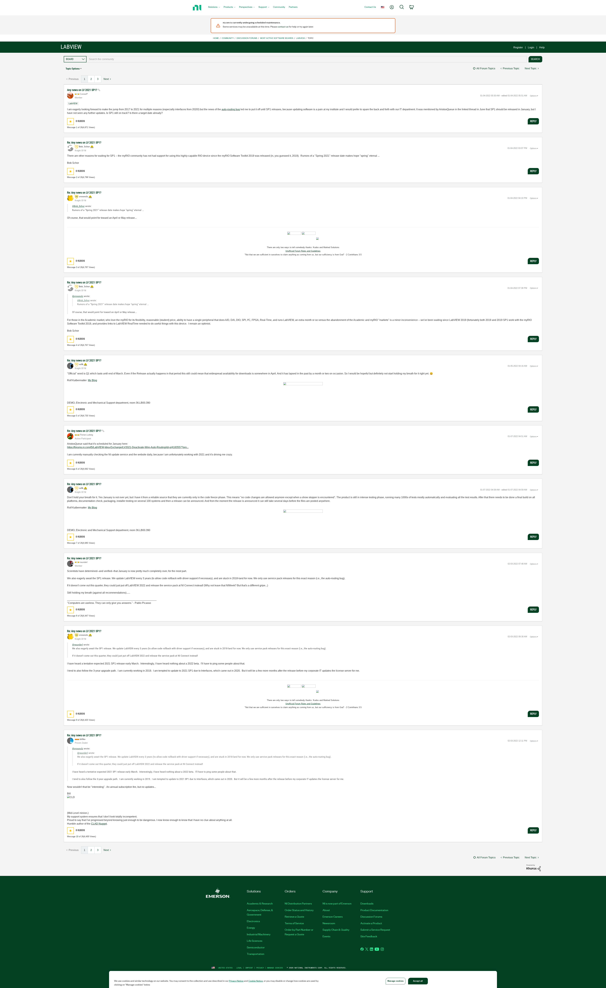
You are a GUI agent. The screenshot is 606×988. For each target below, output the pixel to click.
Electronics (253, 921)
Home (216, 37)
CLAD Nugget (99, 823)
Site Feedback (368, 936)
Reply (533, 121)
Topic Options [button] (73, 68)
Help (542, 47)
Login (531, 47)
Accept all (418, 981)
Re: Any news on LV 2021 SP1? (84, 142)
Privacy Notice (236, 980)
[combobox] (306, 59)
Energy (251, 927)
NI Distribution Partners (298, 903)
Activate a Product (371, 923)
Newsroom (329, 923)
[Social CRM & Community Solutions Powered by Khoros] (533, 867)
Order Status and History (299, 910)
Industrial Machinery (258, 934)
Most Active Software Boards (276, 37)
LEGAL (239, 967)
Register (518, 47)
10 (77, 836)
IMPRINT (249, 967)
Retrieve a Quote (294, 916)
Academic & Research (260, 903)
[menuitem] (214, 8)
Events (326, 936)
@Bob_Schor (78, 206)
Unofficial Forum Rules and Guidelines (303, 251)
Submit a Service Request (375, 929)
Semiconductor (256, 947)
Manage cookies (275, 967)
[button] (70, 121)
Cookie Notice (255, 980)
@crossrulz (77, 296)
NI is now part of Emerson (337, 903)
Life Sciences (254, 940)
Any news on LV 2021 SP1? (82, 90)
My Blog (92, 380)
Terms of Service (294, 923)
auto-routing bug (231, 109)
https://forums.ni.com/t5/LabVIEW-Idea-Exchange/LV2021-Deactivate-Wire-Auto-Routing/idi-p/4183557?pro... (128, 447)
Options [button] (533, 96)
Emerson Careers (333, 916)
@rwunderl (77, 644)
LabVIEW (300, 37)
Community (228, 37)
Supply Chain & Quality (336, 929)
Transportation (255, 953)
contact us (283, 26)
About (326, 910)
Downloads (366, 903)
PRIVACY (260, 967)
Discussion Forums (247, 37)
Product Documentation (374, 910)
